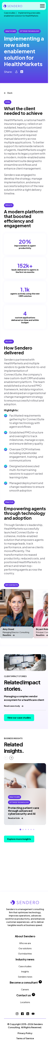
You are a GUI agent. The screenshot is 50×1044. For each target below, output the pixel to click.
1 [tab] (20, 829)
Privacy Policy (25, 1033)
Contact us (23, 995)
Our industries (25, 953)
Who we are (25, 943)
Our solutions (25, 948)
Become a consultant (24, 982)
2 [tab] (23, 829)
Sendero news (25, 976)
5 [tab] (31, 829)
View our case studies (19, 717)
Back (9, 92)
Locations (25, 1002)
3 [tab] (26, 829)
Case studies (9, 13)
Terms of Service (25, 1038)
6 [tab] (34, 829)
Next (11, 758)
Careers (25, 989)
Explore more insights (19, 839)
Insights (25, 971)
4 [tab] (28, 829)
